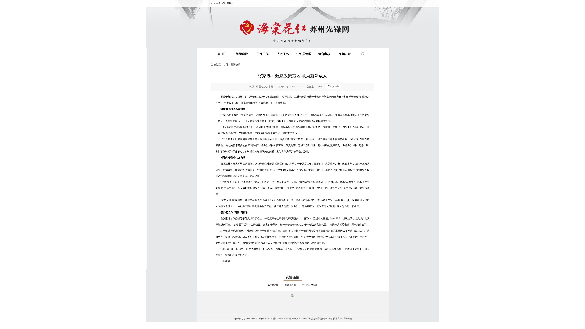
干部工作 (262, 54)
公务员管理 (303, 54)
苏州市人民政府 (309, 285)
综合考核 (324, 54)
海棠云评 (345, 54)
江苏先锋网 (290, 285)
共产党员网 (273, 285)
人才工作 (283, 54)
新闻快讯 (235, 64)
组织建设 (242, 54)
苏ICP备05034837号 (282, 318)
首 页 (221, 54)
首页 (225, 64)
